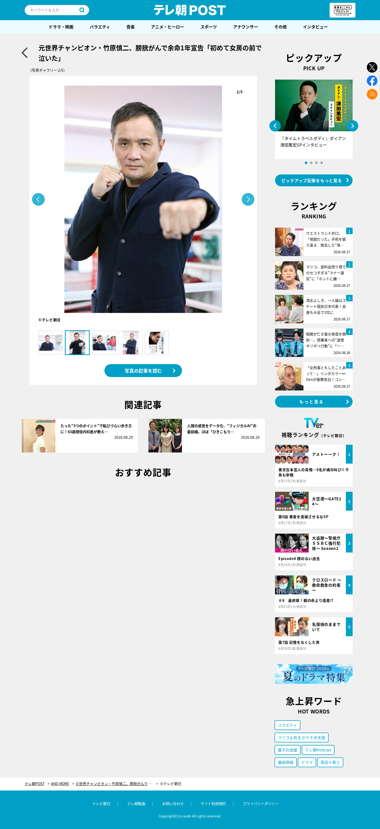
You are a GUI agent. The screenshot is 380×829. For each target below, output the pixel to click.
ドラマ (307, 762)
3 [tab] (316, 163)
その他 (280, 27)
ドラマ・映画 (61, 27)
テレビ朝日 (101, 803)
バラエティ (100, 27)
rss (372, 94)
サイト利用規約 (213, 803)
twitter (372, 67)
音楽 (130, 27)
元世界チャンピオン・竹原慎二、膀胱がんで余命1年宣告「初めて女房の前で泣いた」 (116, 783)
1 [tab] (306, 163)
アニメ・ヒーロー (167, 27)
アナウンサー (245, 27)
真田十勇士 (330, 762)
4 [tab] (321, 163)
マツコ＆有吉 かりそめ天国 (301, 737)
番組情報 (285, 762)
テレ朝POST (190, 10)
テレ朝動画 (136, 803)
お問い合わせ (173, 803)
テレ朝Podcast (318, 750)
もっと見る (311, 401)
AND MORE (60, 783)
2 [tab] (311, 163)
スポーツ (208, 27)
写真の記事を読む (143, 370)
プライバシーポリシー (261, 803)
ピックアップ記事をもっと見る (312, 180)
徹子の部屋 (287, 750)
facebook (372, 80)
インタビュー (315, 27)
